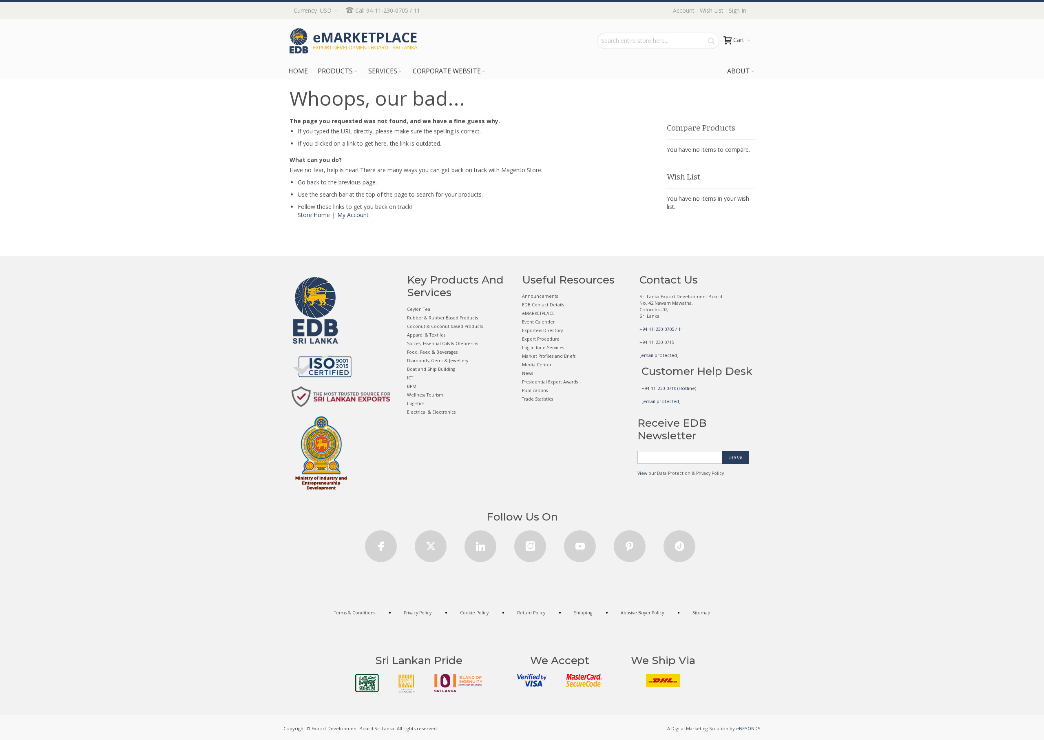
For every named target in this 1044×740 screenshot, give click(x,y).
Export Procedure (541, 339)
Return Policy (531, 613)
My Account (353, 215)
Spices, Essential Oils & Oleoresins (442, 343)
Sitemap (701, 613)
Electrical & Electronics (431, 412)
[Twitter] (431, 543)
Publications (535, 390)
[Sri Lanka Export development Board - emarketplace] (354, 40)
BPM (411, 386)
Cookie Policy (474, 613)
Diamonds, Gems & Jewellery (437, 360)
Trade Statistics (537, 399)
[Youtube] (580, 543)
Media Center (536, 365)
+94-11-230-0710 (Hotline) (668, 388)
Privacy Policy (417, 613)
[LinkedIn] (480, 543)
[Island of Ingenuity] (458, 683)
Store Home (314, 215)
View (642, 473)
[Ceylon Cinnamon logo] (406, 683)
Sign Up (735, 457)
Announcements (540, 296)
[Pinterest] (630, 543)
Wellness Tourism (425, 395)
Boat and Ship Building (431, 369)
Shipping (583, 613)
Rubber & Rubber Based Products (442, 318)
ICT (410, 378)
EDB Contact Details (543, 305)
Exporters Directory (542, 330)
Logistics (415, 403)
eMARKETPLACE (538, 313)
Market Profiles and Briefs (548, 356)
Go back (308, 182)
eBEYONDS (748, 728)
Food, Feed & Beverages (432, 352)
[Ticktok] (679, 543)
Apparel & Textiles (426, 335)
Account (684, 10)
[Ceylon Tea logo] (367, 683)
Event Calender (538, 322)
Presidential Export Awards (550, 382)
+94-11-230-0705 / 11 (661, 329)
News (527, 373)
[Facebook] (381, 543)
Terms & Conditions (354, 613)
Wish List (711, 10)
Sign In (737, 10)
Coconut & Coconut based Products (445, 326)
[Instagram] (530, 543)
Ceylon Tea (418, 309)
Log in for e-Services (543, 347)
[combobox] (658, 41)
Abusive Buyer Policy (642, 613)
